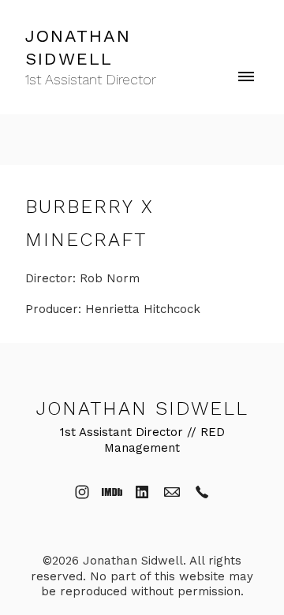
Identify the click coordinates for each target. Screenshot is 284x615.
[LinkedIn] (142, 492)
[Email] (172, 492)
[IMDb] (112, 492)
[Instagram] (82, 492)
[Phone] (202, 492)
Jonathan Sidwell (142, 408)
